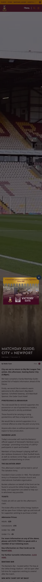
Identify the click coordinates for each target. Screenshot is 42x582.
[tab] (39, 277)
